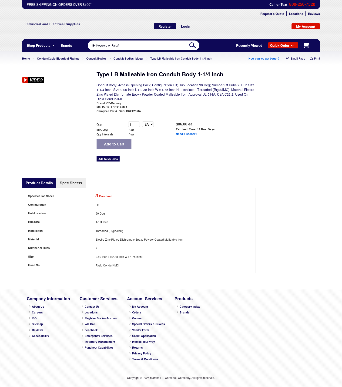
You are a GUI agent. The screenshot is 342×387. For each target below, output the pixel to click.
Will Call (90, 324)
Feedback (91, 330)
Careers (37, 312)
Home (26, 58)
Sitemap (37, 324)
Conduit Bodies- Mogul (128, 58)
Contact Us (92, 307)
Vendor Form (140, 330)
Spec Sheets (71, 182)
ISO (34, 318)
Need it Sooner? (186, 134)
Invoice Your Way (143, 342)
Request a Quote (272, 13)
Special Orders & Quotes (148, 324)
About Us (38, 307)
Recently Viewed (249, 45)
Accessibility (40, 336)
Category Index (190, 307)
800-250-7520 (302, 4)
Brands (184, 312)
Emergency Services (99, 336)
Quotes (137, 318)
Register (165, 26)
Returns (137, 348)
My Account (140, 307)
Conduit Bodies (96, 58)
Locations (296, 13)
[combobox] (143, 45)
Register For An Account (101, 318)
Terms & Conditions (145, 359)
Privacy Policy (141, 353)
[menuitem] (66, 45)
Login (185, 26)
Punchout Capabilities (99, 348)
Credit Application (144, 336)
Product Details (39, 182)
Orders (136, 312)
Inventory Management (100, 342)
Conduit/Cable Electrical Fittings (58, 58)
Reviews (314, 13)
